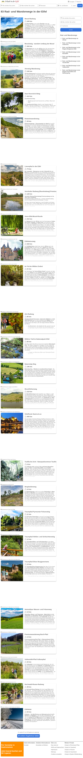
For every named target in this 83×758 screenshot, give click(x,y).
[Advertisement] (28, 152)
